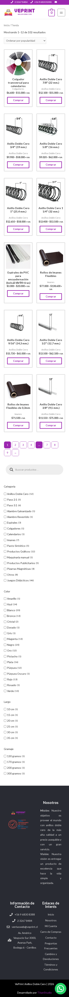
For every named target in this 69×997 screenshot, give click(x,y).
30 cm (10, 732)
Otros (10, 574)
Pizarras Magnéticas (19, 568)
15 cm (10, 714)
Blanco (11, 610)
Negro (10, 644)
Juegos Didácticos (18, 580)
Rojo (9, 679)
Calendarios (14, 534)
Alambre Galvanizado (19, 511)
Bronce (11, 615)
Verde (10, 691)
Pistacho (12, 656)
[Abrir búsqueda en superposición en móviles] (34, 470)
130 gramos (14, 756)
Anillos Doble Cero (18, 493)
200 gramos (14, 767)
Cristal (11, 621)
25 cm (10, 726)
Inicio (6, 25)
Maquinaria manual (18, 557)
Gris (9, 633)
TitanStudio (44, 992)
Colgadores (14, 528)
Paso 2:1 (12, 499)
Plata (10, 662)
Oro (9, 650)
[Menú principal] (61, 12)
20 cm (10, 720)
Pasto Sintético (16, 545)
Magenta (12, 638)
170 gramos (14, 761)
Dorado (11, 627)
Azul (9, 604)
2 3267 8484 (21, 2)
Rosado (11, 685)
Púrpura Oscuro (16, 673)
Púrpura (12, 667)
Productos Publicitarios (21, 563)
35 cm (10, 737)
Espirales (12, 522)
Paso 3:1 (12, 505)
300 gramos (14, 773)
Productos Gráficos (18, 551)
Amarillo (11, 598)
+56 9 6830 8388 (43, 2)
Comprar (18, 100)
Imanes (11, 540)
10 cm (10, 709)
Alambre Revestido (18, 516)
